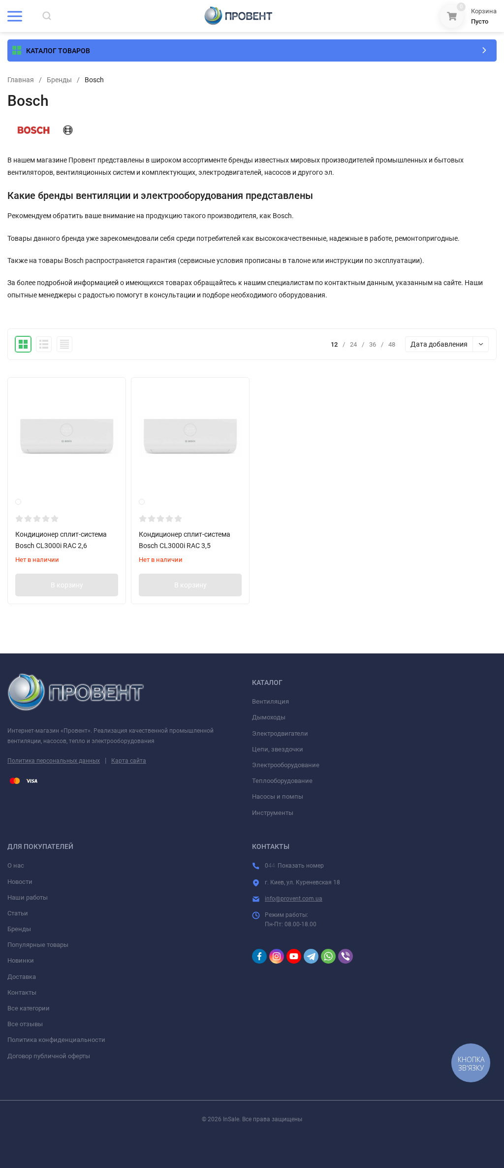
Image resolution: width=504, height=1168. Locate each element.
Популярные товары (37, 944)
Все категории (28, 1008)
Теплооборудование (282, 780)
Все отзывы (25, 1024)
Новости (19, 881)
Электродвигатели (280, 733)
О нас (15, 865)
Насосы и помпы (277, 796)
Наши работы (27, 897)
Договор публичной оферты (48, 1056)
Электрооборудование (285, 765)
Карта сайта (128, 760)
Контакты (21, 992)
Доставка (21, 976)
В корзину (67, 585)
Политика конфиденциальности (56, 1039)
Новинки (20, 960)
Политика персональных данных (53, 760)
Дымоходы (268, 717)
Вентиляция (270, 701)
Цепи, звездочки (277, 749)
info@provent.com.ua (293, 898)
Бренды (59, 79)
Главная (20, 79)
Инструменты (272, 812)
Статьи (17, 913)
